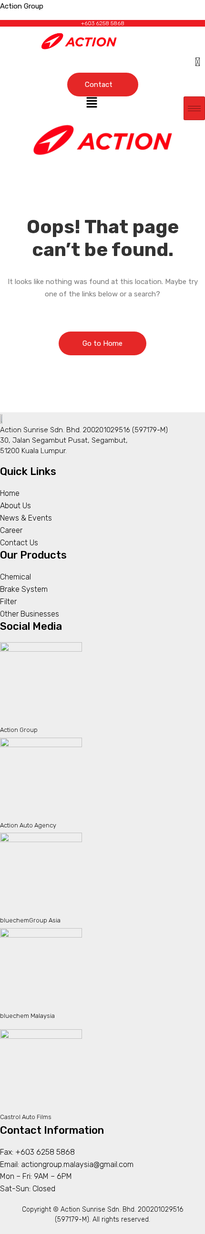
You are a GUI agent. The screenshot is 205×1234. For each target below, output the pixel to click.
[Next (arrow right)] (188, 617)
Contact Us (19, 542)
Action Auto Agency (28, 825)
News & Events (26, 517)
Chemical (15, 576)
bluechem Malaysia (27, 1015)
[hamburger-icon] (194, 108)
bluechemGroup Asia (30, 920)
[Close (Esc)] (173, 10)
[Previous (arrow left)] (16, 617)
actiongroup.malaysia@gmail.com (77, 1164)
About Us (15, 505)
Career (11, 530)
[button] (92, 103)
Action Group (19, 729)
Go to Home (102, 343)
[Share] (152, 10)
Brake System (24, 589)
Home (10, 493)
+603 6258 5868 (102, 23)
